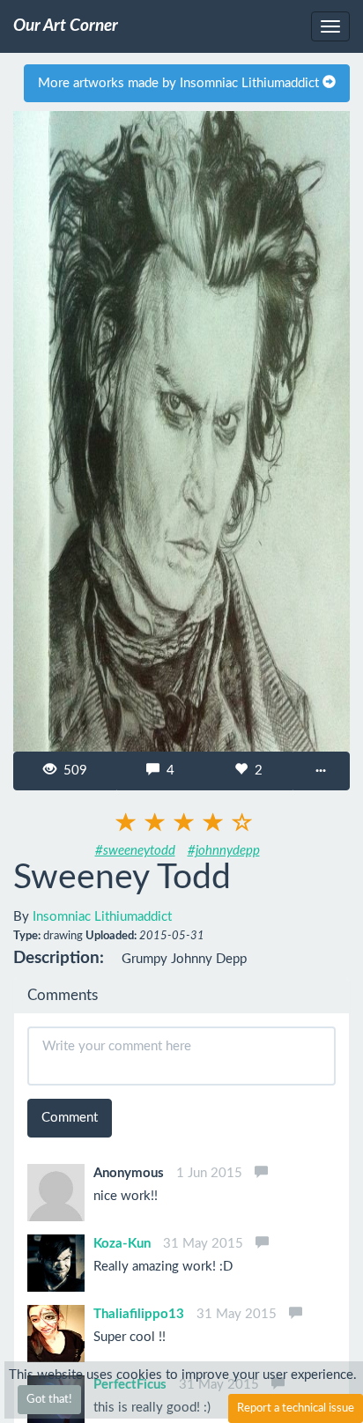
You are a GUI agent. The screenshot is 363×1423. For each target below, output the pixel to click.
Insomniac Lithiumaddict (102, 916)
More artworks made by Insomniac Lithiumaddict (180, 83)
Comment (69, 1117)
